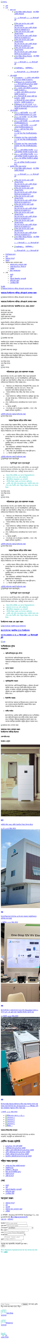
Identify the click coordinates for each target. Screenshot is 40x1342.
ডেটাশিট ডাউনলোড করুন (8, 414)
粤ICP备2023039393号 (19, 1217)
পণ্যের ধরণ (4, 1235)
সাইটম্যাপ (10, 1219)
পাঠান (3, 1246)
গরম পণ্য (3, 1219)
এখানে (5, 1252)
